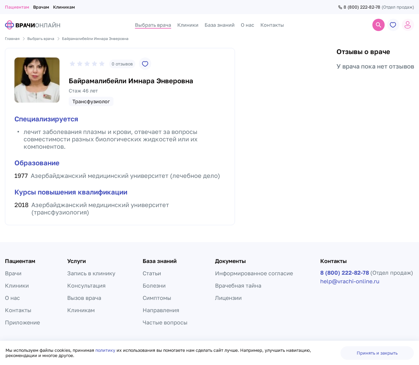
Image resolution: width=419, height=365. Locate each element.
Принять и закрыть (377, 352)
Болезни (154, 285)
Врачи (13, 273)
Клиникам (64, 7)
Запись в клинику (91, 273)
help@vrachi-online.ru (349, 281)
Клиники (17, 285)
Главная (12, 38)
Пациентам (17, 7)
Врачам (41, 7)
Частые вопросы (165, 322)
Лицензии (228, 297)
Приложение (22, 322)
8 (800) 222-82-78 (362, 7)
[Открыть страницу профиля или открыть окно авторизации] (408, 25)
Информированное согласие (254, 273)
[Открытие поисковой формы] (378, 25)
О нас (12, 297)
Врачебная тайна (238, 285)
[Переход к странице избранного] (393, 25)
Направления (161, 310)
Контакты (18, 310)
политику (106, 350)
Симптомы (157, 297)
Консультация (86, 285)
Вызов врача (84, 297)
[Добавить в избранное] (145, 63)
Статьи (152, 273)
